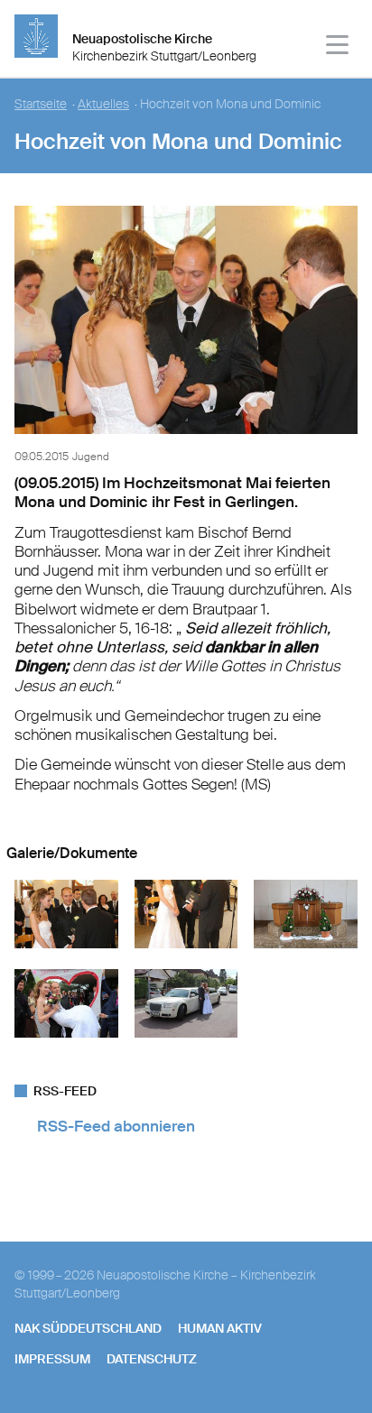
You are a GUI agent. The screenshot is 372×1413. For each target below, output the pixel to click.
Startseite (40, 104)
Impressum (52, 1359)
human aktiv (220, 1328)
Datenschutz (152, 1359)
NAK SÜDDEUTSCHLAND (88, 1328)
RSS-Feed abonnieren (116, 1126)
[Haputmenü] (338, 47)
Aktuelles (103, 104)
